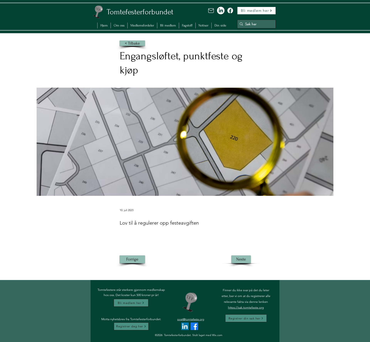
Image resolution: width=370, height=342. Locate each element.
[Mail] (211, 10)
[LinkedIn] (221, 10)
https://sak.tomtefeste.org (246, 307)
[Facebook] (230, 10)
